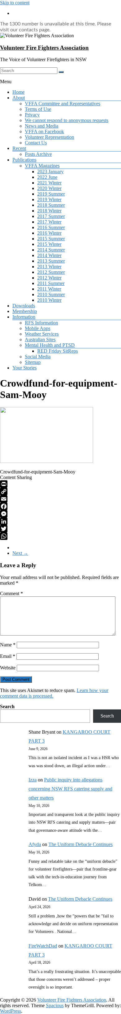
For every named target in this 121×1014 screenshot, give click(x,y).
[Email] (60, 499)
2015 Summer (51, 238)
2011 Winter (49, 289)
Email (7, 656)
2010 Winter (49, 300)
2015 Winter (49, 244)
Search (7, 706)
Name (8, 644)
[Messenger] (60, 514)
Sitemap (33, 362)
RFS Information (41, 322)
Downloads (23, 305)
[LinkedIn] (60, 521)
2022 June (47, 177)
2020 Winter (49, 188)
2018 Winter (49, 210)
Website (8, 667)
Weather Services (42, 334)
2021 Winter (49, 182)
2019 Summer (51, 194)
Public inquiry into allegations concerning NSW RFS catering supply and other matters (70, 788)
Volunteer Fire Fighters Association (44, 47)
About (18, 97)
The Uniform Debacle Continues (80, 844)
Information (23, 316)
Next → (20, 553)
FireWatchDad (43, 945)
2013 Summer (51, 261)
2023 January (50, 171)
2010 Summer (51, 294)
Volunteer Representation (49, 137)
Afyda (35, 844)
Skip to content (14, 2)
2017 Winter (49, 221)
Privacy (32, 114)
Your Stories (24, 367)
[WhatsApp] (60, 536)
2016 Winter (49, 233)
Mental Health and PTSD (50, 345)
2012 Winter (49, 277)
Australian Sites (40, 339)
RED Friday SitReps (57, 351)
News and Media (41, 126)
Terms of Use (38, 109)
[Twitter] (60, 528)
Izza (33, 779)
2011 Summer (51, 283)
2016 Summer (51, 227)
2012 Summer (51, 272)
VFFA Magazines (42, 165)
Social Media (38, 356)
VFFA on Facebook (44, 131)
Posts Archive (38, 154)
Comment (11, 593)
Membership (24, 311)
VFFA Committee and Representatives (62, 103)
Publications (24, 159)
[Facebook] (60, 506)
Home (18, 92)
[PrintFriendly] (60, 484)
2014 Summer (51, 249)
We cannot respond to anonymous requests (66, 120)
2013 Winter (49, 266)
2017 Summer (51, 216)
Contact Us (36, 142)
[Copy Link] (60, 491)
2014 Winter (49, 255)
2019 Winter (49, 199)
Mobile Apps (37, 328)
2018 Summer (51, 205)
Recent (19, 148)
